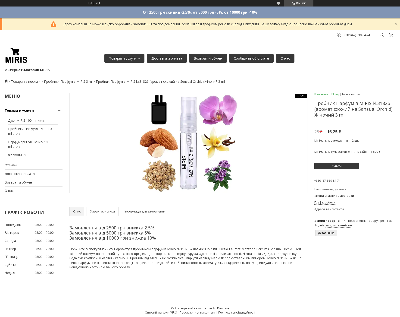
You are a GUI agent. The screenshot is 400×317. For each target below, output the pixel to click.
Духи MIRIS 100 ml (22, 120)
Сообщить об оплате (251, 58)
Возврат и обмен (208, 58)
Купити (336, 166)
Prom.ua (223, 308)
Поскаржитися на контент (197, 312)
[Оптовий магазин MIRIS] (16, 55)
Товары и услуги (122, 58)
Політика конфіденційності (236, 312)
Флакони (15, 155)
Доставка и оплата (166, 58)
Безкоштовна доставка (330, 189)
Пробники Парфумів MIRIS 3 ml (68, 81)
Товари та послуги (26, 81)
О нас (285, 58)
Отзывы (11, 165)
